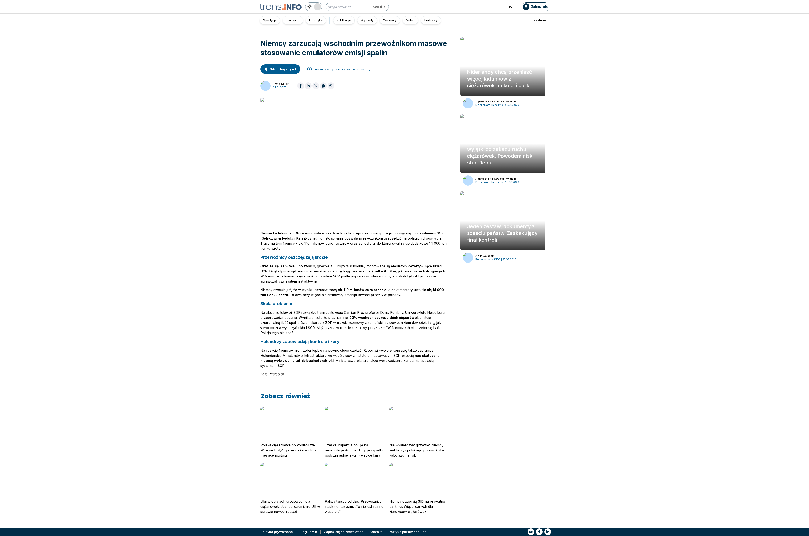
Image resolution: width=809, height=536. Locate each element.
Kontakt (376, 532)
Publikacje (344, 20)
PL (510, 6)
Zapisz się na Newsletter (343, 532)
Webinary (389, 20)
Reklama (540, 20)
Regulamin (308, 532)
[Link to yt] (531, 531)
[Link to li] (547, 531)
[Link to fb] (539, 531)
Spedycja (269, 20)
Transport (293, 20)
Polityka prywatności (276, 532)
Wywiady (367, 20)
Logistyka (316, 20)
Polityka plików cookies (407, 532)
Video (410, 20)
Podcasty (430, 20)
